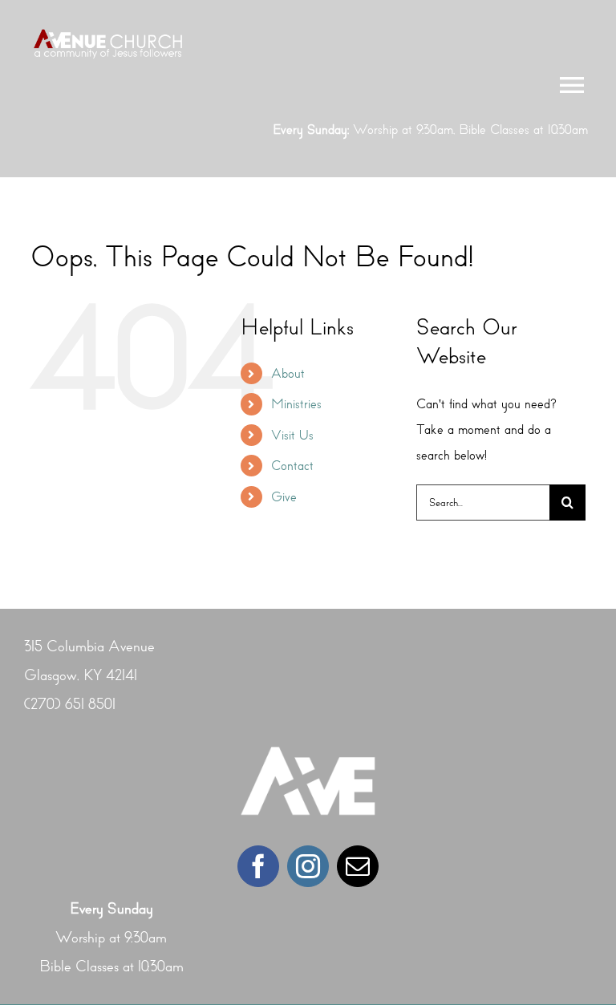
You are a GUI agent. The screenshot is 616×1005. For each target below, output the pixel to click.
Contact (292, 465)
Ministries (296, 403)
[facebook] (258, 866)
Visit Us (292, 435)
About (288, 373)
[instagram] (308, 866)
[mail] (358, 866)
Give (284, 497)
